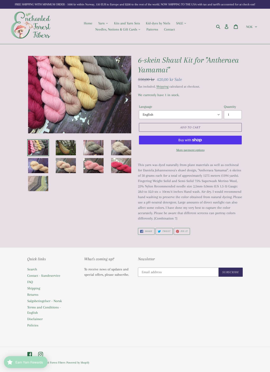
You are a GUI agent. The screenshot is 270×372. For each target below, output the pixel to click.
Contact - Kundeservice (43, 276)
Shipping (162, 86)
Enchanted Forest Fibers (51, 362)
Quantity (230, 107)
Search (32, 269)
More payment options (190, 150)
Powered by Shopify (77, 362)
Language (145, 107)
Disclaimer (35, 319)
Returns (32, 295)
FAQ (30, 282)
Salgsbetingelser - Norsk (44, 301)
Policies (32, 325)
